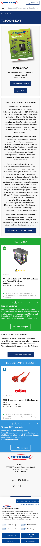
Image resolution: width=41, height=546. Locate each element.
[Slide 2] (15, 302)
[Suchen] (37, 8)
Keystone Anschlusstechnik (11, 396)
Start (2, 14)
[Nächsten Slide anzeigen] (37, 302)
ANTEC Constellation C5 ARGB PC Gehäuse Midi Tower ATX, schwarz (20, 280)
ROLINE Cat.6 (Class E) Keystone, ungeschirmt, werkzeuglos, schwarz (17, 401)
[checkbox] (4, 525)
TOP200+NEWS (20, 68)
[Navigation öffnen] (2, 8)
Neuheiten (6, 275)
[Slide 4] (21, 302)
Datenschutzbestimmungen (29, 504)
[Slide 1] (12, 302)
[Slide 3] (18, 302)
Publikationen (11, 14)
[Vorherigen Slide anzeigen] (32, 302)
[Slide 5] (25, 302)
